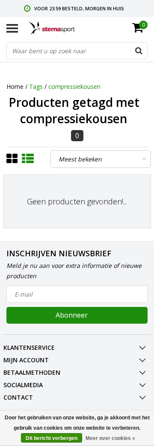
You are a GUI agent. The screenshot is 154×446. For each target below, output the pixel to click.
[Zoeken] (138, 50)
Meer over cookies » (110, 438)
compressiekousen (74, 86)
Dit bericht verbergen (51, 438)
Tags (36, 86)
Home (15, 86)
